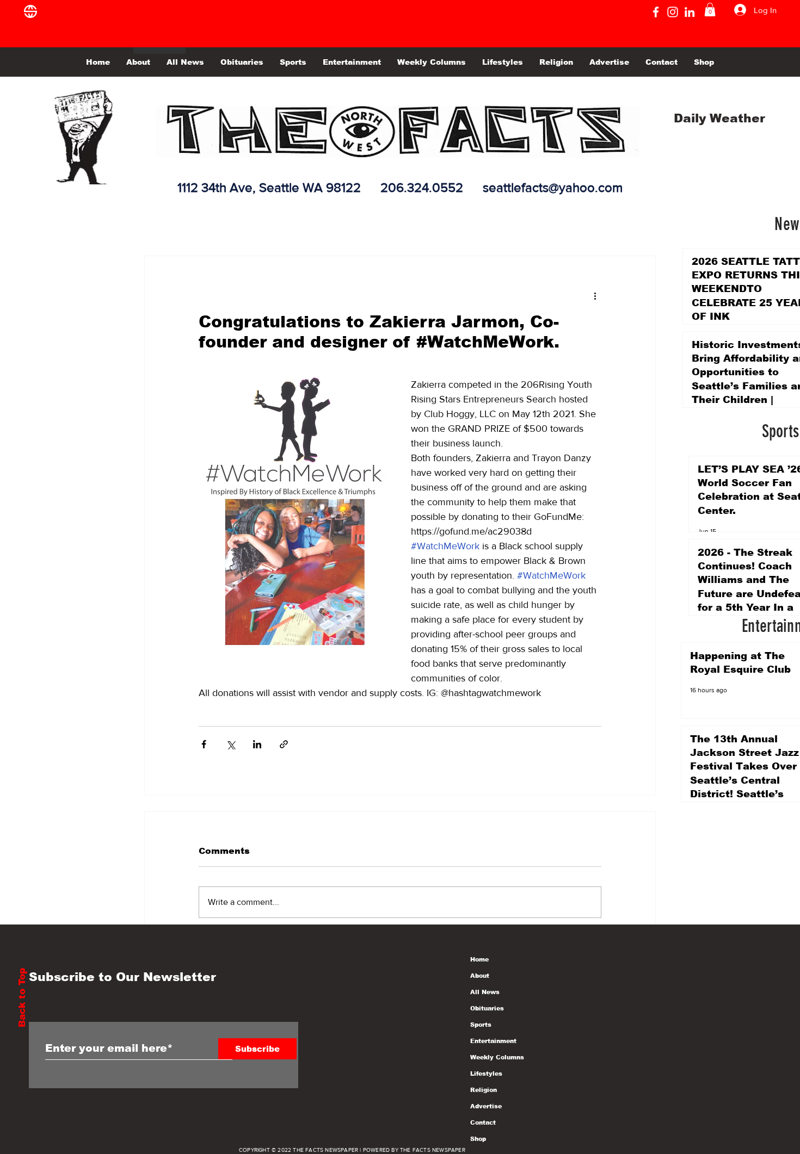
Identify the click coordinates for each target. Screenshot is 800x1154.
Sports (480, 1024)
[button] (710, 9)
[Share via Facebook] (204, 744)
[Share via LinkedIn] (257, 744)
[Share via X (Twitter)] (230, 744)
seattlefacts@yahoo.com (553, 187)
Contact (483, 1122)
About (479, 975)
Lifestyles (486, 1073)
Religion (483, 1090)
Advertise (486, 1106)
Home (479, 959)
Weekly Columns (497, 1057)
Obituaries (487, 1008)
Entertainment (493, 1041)
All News (485, 992)
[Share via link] (284, 744)
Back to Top (22, 997)
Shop (478, 1139)
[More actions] (594, 295)
